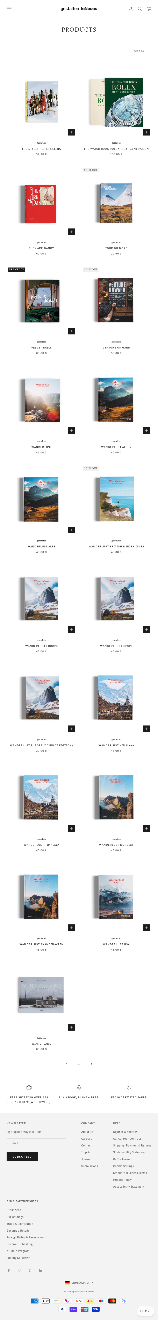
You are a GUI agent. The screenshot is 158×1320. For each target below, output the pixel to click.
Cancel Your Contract (127, 1138)
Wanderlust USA (116, 944)
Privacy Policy (122, 1180)
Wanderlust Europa (41, 646)
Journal (86, 1159)
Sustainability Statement (129, 1152)
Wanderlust (41, 447)
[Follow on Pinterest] (30, 1271)
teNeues (41, 143)
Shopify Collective (18, 1258)
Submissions (89, 1166)
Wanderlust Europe (116, 646)
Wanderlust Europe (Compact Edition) (41, 745)
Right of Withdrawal (126, 1132)
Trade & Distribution (20, 1224)
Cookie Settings (123, 1166)
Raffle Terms (121, 1159)
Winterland (42, 1043)
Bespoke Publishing (20, 1244)
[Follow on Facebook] (9, 1271)
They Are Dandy (41, 248)
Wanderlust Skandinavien (41, 944)
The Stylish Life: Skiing (41, 148)
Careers (86, 1138)
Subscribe (22, 1156)
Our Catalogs (15, 1217)
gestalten (41, 242)
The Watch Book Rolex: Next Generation (116, 148)
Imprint (86, 1152)
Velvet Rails (41, 347)
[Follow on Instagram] (19, 1271)
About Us (87, 1132)
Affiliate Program (18, 1251)
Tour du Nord (116, 248)
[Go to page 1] (66, 1063)
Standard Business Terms (130, 1173)
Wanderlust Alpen (116, 447)
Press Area (14, 1210)
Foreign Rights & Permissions (26, 1237)
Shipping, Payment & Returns (132, 1145)
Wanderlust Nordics (116, 844)
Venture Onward (116, 347)
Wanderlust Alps (42, 546)
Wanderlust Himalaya (116, 745)
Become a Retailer (19, 1230)
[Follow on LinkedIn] (41, 1271)
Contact (86, 1145)
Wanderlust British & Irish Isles (116, 546)
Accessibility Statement (128, 1186)
